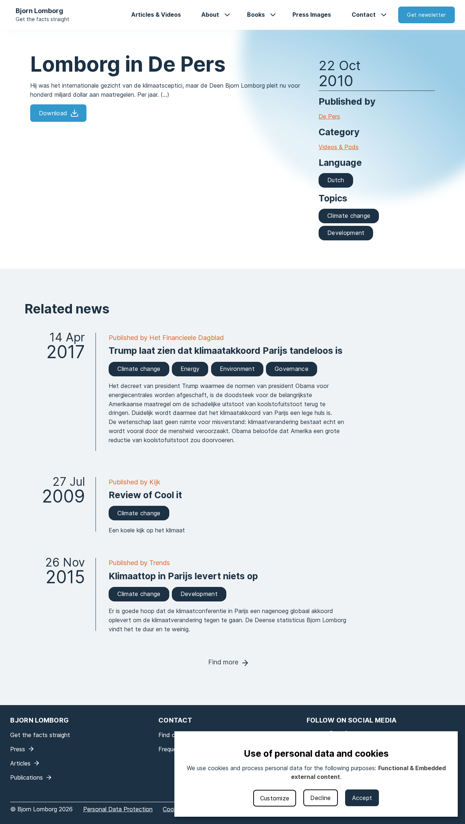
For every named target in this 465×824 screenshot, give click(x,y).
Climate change (348, 215)
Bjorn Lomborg (39, 11)
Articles (20, 763)
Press (17, 749)
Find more (223, 662)
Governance (291, 368)
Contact (364, 14)
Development (345, 232)
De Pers (329, 116)
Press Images (311, 14)
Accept (362, 797)
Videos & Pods (339, 147)
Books (256, 14)
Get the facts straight (42, 19)
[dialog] (316, 774)
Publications (26, 777)
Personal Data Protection (118, 809)
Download (53, 113)
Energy (190, 368)
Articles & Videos (156, 14)
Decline (320, 797)
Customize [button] (275, 798)
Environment (237, 368)
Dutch (335, 180)
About (210, 14)
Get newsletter (426, 15)
